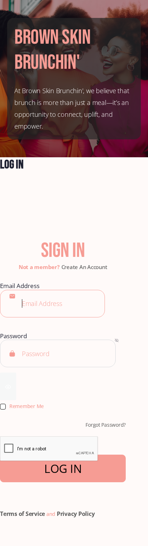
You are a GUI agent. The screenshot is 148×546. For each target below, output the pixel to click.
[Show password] (8, 386)
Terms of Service (22, 514)
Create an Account (84, 266)
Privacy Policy (76, 514)
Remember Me (26, 406)
